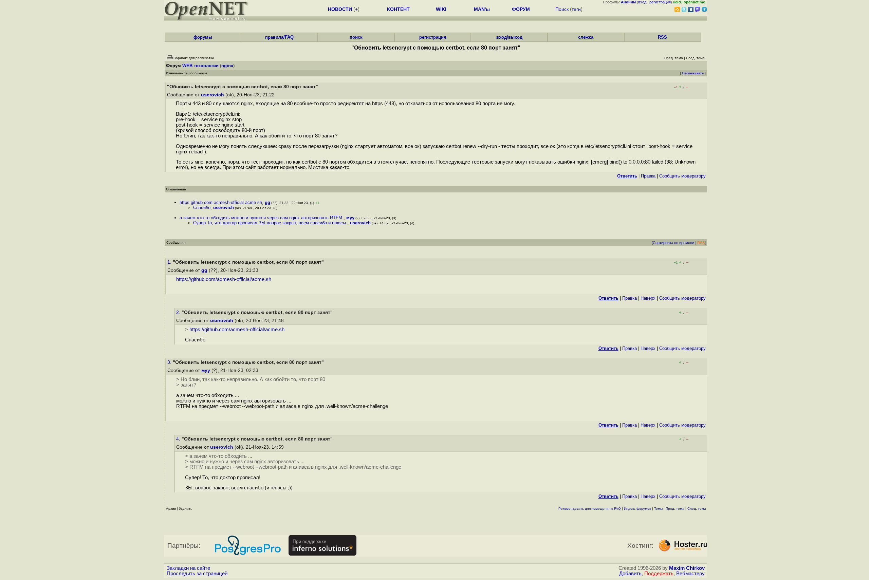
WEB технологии (200, 65)
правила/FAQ (279, 37)
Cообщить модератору (682, 176)
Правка (648, 176)
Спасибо (201, 207)
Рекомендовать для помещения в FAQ (589, 508)
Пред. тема (675, 508)
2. (179, 312)
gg (267, 202)
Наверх (648, 298)
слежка (585, 37)
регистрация (660, 2)
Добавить (630, 573)
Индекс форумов (637, 508)
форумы (202, 37)
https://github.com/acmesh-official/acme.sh (223, 279)
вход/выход (509, 37)
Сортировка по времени (673, 243)
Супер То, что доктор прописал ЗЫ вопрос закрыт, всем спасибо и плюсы (270, 222)
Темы (658, 508)
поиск (356, 37)
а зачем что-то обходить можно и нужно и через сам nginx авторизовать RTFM (262, 217)
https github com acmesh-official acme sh (221, 202)
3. (170, 362)
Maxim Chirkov (687, 568)
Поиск (562, 9)
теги (576, 9)
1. (170, 262)
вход (642, 2)
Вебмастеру (690, 573)
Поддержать (658, 573)
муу (350, 217)
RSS (662, 37)
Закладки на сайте (188, 568)
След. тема (696, 508)
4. (179, 439)
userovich (212, 94)
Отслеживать (693, 73)
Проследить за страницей (197, 573)
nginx (227, 65)
